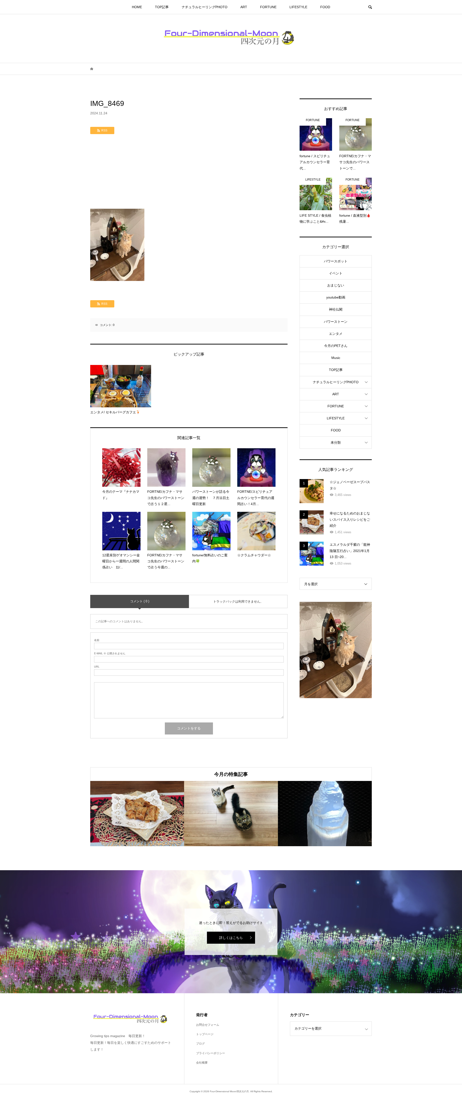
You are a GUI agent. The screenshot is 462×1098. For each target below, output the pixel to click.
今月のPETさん (335, 346)
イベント (335, 273)
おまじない (335, 285)
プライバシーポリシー (210, 1053)
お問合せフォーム (207, 1025)
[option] (137, 813)
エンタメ (335, 334)
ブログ (200, 1043)
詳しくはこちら (231, 938)
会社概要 (202, 1062)
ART (243, 7)
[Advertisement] (189, 172)
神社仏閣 (335, 309)
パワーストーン (335, 322)
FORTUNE (268, 7)
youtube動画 (335, 297)
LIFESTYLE (298, 7)
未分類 (336, 442)
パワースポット (335, 261)
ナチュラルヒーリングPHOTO (204, 7)
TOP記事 (162, 7)
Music (335, 358)
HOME (137, 7)
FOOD (325, 7)
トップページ (204, 1034)
